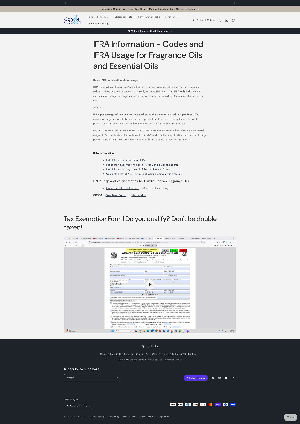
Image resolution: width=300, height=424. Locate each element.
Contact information (147, 416)
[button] (104, 16)
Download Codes (116, 195)
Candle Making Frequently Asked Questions (140, 359)
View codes (138, 195)
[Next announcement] (234, 3)
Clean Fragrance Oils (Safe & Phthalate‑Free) (174, 354)
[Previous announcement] (65, 3)
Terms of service (173, 359)
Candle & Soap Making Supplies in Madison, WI (124, 354)
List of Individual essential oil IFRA (126, 160)
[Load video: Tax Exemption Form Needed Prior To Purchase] (150, 284)
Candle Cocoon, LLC (80, 417)
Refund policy (98, 416)
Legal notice (164, 416)
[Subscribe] (116, 377)
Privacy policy (113, 416)
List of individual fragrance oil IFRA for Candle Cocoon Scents (142, 165)
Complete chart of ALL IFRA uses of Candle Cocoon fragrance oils (144, 174)
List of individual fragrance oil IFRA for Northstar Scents (138, 169)
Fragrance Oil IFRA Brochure (122, 188)
